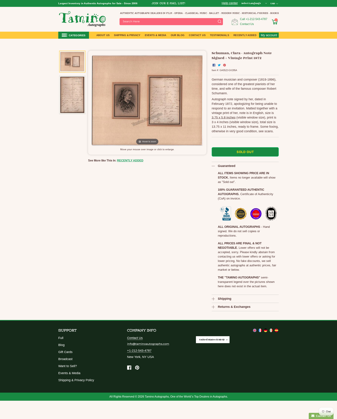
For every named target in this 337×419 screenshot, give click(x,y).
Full (60, 338)
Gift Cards (65, 352)
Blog (61, 345)
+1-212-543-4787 (256, 19)
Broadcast (65, 359)
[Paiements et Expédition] (260, 331)
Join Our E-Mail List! (168, 3)
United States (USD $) (211, 339)
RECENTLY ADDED (130, 160)
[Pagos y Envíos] (276, 331)
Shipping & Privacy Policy (76, 380)
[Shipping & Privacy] (255, 331)
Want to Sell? (67, 366)
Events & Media (69, 373)
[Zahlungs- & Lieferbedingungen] (266, 331)
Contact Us (247, 24)
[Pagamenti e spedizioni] (271, 331)
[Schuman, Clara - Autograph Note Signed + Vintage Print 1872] (72, 62)
